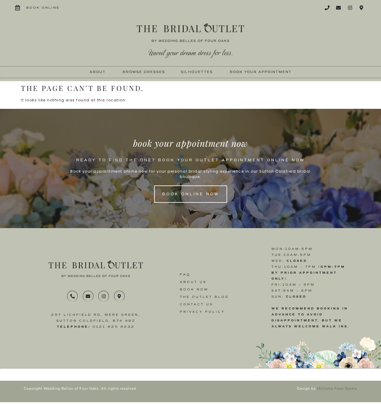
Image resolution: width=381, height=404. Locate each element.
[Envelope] (338, 8)
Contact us (196, 304)
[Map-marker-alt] (361, 8)
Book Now (194, 289)
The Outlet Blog (204, 297)
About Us (193, 282)
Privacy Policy (202, 312)
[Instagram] (350, 8)
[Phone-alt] (72, 296)
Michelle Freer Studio (337, 388)
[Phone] (327, 8)
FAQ (185, 274)
